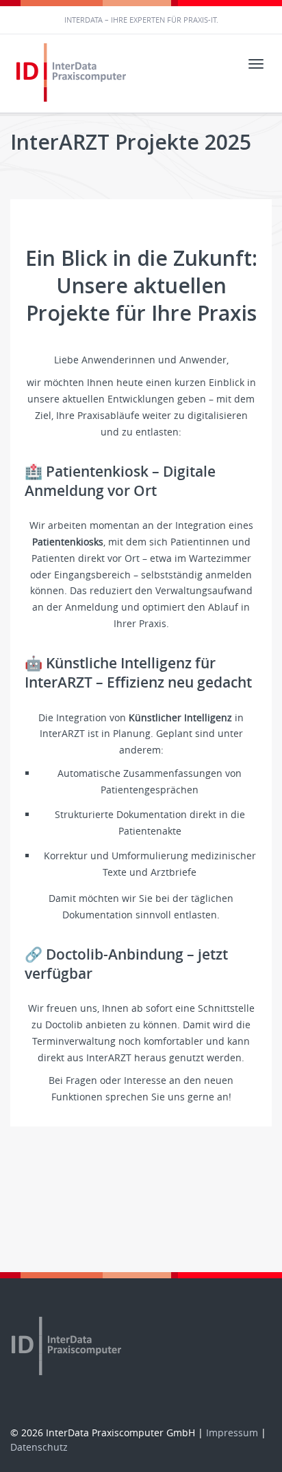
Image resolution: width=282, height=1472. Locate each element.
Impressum (232, 1432)
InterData (73, 73)
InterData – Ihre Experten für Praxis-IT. (141, 19)
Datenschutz (39, 1446)
